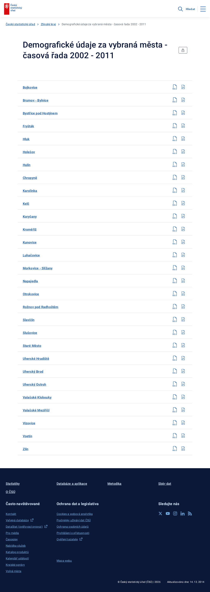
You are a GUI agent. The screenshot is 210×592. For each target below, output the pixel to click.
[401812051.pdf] (183, 113)
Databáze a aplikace (72, 484)
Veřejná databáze (17, 520)
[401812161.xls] (175, 177)
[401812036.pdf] (183, 100)
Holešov (29, 152)
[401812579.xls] (175, 448)
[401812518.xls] (175, 384)
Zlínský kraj (48, 24)
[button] (29, 504)
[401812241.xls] (175, 242)
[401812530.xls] (175, 397)
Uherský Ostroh (34, 384)
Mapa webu (64, 560)
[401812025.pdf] (183, 87)
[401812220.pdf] (183, 216)
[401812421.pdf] (183, 306)
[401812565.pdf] (183, 435)
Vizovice (29, 423)
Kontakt (11, 514)
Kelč (26, 204)
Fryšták (28, 126)
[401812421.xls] (175, 306)
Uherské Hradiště (36, 359)
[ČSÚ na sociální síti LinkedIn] (182, 513)
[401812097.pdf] (183, 126)
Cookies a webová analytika (75, 514)
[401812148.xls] (175, 164)
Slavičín (29, 320)
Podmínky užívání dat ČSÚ (74, 520)
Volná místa (13, 571)
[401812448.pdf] (183, 332)
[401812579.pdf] (183, 448)
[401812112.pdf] (183, 138)
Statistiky (13, 484)
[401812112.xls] (175, 138)
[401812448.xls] (175, 332)
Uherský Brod (33, 371)
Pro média (12, 533)
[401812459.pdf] (183, 345)
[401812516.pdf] (183, 358)
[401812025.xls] (175, 87)
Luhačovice (31, 255)
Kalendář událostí (17, 558)
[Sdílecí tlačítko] (183, 50)
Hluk (26, 139)
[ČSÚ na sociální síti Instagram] (175, 513)
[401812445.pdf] (183, 319)
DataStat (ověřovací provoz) (24, 526)
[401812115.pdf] (183, 151)
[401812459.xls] (175, 345)
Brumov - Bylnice (35, 100)
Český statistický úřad (20, 24)
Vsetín (27, 436)
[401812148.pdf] (183, 164)
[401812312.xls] (175, 268)
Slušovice (30, 333)
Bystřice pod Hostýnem (40, 113)
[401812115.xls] (175, 151)
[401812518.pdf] (183, 384)
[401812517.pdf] (183, 371)
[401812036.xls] (175, 100)
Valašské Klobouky (37, 397)
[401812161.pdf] (183, 177)
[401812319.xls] (175, 281)
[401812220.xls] (175, 216)
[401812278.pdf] (183, 255)
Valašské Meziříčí (36, 410)
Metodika (114, 484)
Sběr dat (164, 484)
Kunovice (30, 242)
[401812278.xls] (175, 255)
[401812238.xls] (175, 229)
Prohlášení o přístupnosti (73, 533)
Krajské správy (15, 564)
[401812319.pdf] (183, 281)
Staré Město (32, 346)
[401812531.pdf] (183, 410)
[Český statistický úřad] (13, 9)
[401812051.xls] (175, 113)
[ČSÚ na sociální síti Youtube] (168, 513)
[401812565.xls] (175, 435)
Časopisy (12, 539)
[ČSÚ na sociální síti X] (160, 513)
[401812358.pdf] (183, 293)
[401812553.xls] (175, 423)
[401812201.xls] (175, 190)
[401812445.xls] (175, 319)
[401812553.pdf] (183, 423)
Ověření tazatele (67, 539)
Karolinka (30, 191)
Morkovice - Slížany (38, 268)
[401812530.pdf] (183, 397)
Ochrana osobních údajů (73, 526)
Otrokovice (31, 294)
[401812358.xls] (175, 293)
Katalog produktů (17, 552)
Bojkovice (30, 87)
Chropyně (30, 178)
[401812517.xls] (175, 371)
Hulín (27, 165)
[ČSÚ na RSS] (190, 513)
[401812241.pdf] (183, 242)
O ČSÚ (10, 492)
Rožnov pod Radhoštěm (40, 307)
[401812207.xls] (175, 203)
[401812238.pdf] (183, 229)
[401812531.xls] (175, 410)
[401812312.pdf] (183, 268)
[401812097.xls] (175, 126)
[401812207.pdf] (183, 203)
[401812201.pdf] (183, 190)
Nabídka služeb (16, 545)
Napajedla (30, 281)
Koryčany (30, 217)
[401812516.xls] (175, 358)
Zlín (26, 449)
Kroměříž (30, 229)
